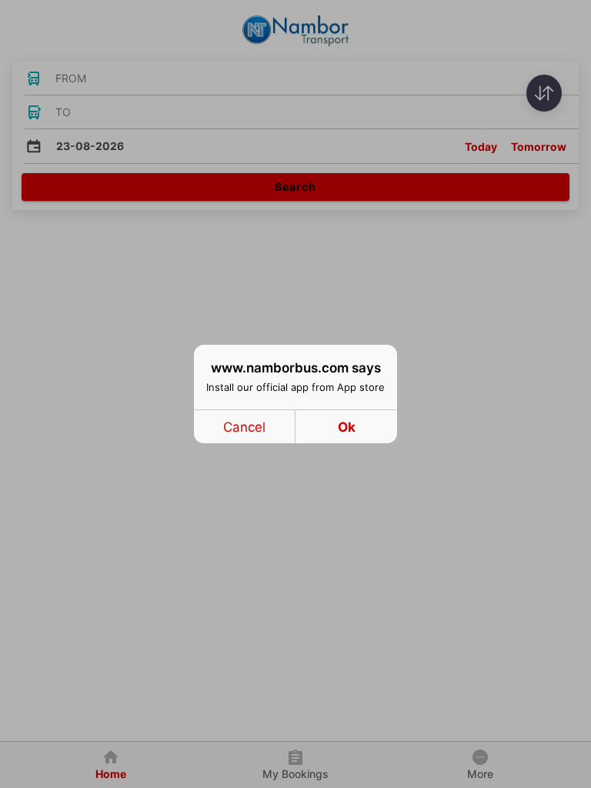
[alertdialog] (295, 394)
